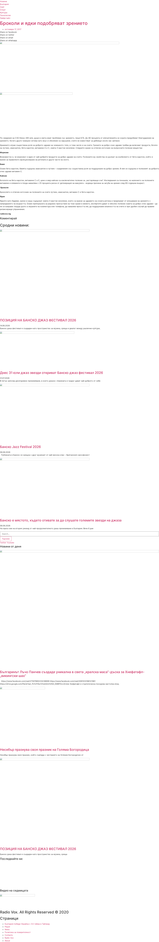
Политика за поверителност (18, 932)
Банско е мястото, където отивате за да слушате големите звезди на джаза (61, 520)
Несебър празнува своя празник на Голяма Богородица (44, 750)
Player (7, 927)
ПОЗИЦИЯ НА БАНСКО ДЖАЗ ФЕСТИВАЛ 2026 (38, 320)
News (7, 929)
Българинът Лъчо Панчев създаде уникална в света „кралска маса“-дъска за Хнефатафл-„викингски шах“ (72, 674)
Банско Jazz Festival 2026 (20, 447)
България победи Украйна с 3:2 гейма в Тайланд (27, 924)
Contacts (9, 935)
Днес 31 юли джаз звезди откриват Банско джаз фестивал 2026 (51, 373)
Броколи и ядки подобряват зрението (44, 23)
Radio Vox (9, 938)
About (7, 940)
